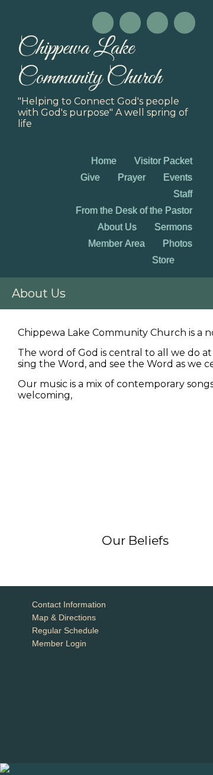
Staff (182, 194)
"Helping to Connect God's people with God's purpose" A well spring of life (103, 112)
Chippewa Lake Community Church (90, 63)
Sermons (173, 227)
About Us (117, 227)
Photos (177, 243)
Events (177, 177)
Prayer (132, 177)
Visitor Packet (163, 161)
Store (163, 260)
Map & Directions (61, 617)
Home (104, 161)
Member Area (116, 243)
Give (90, 177)
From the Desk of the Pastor (134, 210)
